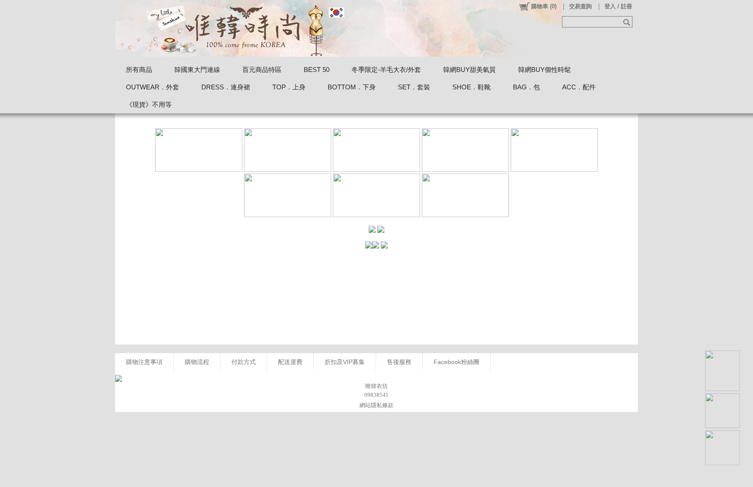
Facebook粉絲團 (456, 361)
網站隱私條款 (376, 405)
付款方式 (243, 361)
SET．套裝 (414, 87)
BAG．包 (526, 87)
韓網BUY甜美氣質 (469, 69)
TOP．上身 (288, 87)
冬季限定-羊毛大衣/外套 (386, 69)
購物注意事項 (144, 361)
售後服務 (399, 361)
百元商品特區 (262, 69)
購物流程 (197, 361)
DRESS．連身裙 (225, 87)
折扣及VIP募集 (345, 361)
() (543, 6)
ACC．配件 (579, 87)
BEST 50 (316, 69)
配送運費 (290, 361)
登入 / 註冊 (618, 6)
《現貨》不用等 (149, 104)
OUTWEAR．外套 (152, 87)
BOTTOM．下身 (352, 87)
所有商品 (139, 69)
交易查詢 (580, 6)
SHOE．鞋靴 (471, 87)
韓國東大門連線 (197, 69)
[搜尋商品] (628, 21)
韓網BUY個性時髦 (544, 69)
